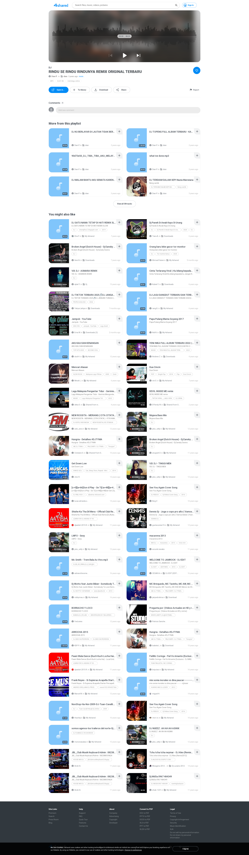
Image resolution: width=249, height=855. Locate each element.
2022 (188, 350)
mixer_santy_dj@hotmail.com (163, 615)
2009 (105, 709)
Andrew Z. (156, 357)
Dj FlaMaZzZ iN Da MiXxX (83, 733)
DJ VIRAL (179, 398)
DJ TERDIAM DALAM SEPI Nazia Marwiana (163, 187)
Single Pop (161, 374)
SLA (171, 829)
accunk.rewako (158, 549)
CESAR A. (156, 573)
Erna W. (77, 332)
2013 (173, 543)
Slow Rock (77, 374)
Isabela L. (156, 645)
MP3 (51, 81)
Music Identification (178, 826)
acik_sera (78, 429)
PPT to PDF (144, 826)
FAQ (80, 816)
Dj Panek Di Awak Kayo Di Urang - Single (169, 230)
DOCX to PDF (145, 819)
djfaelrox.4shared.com (96, 495)
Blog (50, 823)
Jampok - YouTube (89, 326)
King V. (154, 501)
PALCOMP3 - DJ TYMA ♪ (96, 446)
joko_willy (156, 429)
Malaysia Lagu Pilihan (94, 374)
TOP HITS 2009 (78, 350)
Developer (113, 823)
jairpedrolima (157, 597)
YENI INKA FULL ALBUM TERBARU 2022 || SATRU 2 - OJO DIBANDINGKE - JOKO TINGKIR (172, 350)
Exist (114, 374)
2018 (171, 374)
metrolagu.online (74, 81)
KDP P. (76, 645)
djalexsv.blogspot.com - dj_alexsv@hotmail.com (163, 759)
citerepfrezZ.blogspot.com (88, 230)
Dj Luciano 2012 (178, 766)
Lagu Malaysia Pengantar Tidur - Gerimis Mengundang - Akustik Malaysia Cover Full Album (94, 398)
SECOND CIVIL (93, 350)
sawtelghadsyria (177, 784)
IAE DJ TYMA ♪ (78, 446)
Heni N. (77, 260)
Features (82, 823)
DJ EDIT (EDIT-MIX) (173, 573)
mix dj (153, 543)
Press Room (54, 819)
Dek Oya (76, 326)
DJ (152, 230)
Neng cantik (182, 187)
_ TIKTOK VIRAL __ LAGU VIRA (161, 398)
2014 (114, 471)
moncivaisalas (80, 742)
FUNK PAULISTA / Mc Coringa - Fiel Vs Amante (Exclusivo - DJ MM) (163, 663)
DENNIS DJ (155, 519)
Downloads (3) (92, 332)
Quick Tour (83, 819)
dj (74, 230)
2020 (185, 230)
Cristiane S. (79, 453)
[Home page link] (61, 5)
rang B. (155, 308)
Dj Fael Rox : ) (78, 495)
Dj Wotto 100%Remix (81, 591)
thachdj (77, 718)
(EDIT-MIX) (164, 567)
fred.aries (78, 621)
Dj (152, 254)
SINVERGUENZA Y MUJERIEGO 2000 (103, 615)
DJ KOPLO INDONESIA (81, 422)
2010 (173, 567)
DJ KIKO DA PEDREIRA (81, 639)
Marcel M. (78, 694)
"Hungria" (111, 446)
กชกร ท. (155, 718)
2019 (104, 230)
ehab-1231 (156, 790)
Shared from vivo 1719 (93, 405)
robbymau (78, 597)
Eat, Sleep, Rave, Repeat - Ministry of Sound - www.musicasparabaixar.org (98, 471)
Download (172, 597)
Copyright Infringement (179, 819)
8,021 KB (60, 81)
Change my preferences (133, 850)
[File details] (59, 138)
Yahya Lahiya (79, 308)
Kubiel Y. (155, 284)
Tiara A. (155, 236)
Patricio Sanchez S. (159, 621)
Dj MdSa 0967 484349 (159, 784)
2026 (91, 302)
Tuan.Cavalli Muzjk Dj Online (89, 709)
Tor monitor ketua (163, 254)
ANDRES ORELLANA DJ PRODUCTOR (85, 687)
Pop (152, 374)
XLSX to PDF (145, 829)
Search (51, 816)
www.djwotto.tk (99, 591)
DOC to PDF (144, 813)
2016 (183, 495)
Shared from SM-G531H (96, 453)
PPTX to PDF (145, 816)
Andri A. (77, 766)
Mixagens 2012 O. (159, 766)
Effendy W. (156, 405)
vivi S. (154, 381)
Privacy (173, 816)
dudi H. (77, 357)
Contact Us (83, 826)
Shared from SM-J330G (174, 405)
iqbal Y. (77, 284)
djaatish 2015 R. (80, 525)
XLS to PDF (144, 823)
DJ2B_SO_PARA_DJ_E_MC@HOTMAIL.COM (85, 564)
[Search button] (176, 5)
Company (113, 813)
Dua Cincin (187, 374)
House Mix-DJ (78, 759)
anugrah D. (156, 453)
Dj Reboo (155, 495)
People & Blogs (79, 302)
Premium (52, 813)
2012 (173, 687)
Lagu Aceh (104, 326)
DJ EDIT (154, 567)
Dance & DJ (77, 471)
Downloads (168, 236)
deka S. (77, 405)
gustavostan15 (158, 525)
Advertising (114, 816)
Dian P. (54, 76)
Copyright (113, 819)
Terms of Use (175, 813)
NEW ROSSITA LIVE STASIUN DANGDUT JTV (105, 422)
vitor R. (77, 477)
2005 (107, 374)
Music (153, 350)
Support (82, 813)
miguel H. (156, 694)
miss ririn (182, 543)
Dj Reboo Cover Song (170, 495)
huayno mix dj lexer (159, 687)
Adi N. (154, 332)
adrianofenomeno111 (81, 573)
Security (173, 823)
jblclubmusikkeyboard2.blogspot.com (100, 759)
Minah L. (77, 381)
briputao (155, 670)
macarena (163, 543)
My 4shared (89, 236)
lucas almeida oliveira (81, 501)
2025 (175, 254)
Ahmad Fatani (158, 260)
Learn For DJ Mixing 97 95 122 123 (85, 519)
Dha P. (76, 236)
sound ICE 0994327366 (108, 687)
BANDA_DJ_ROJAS (80, 615)
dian (65, 76)
